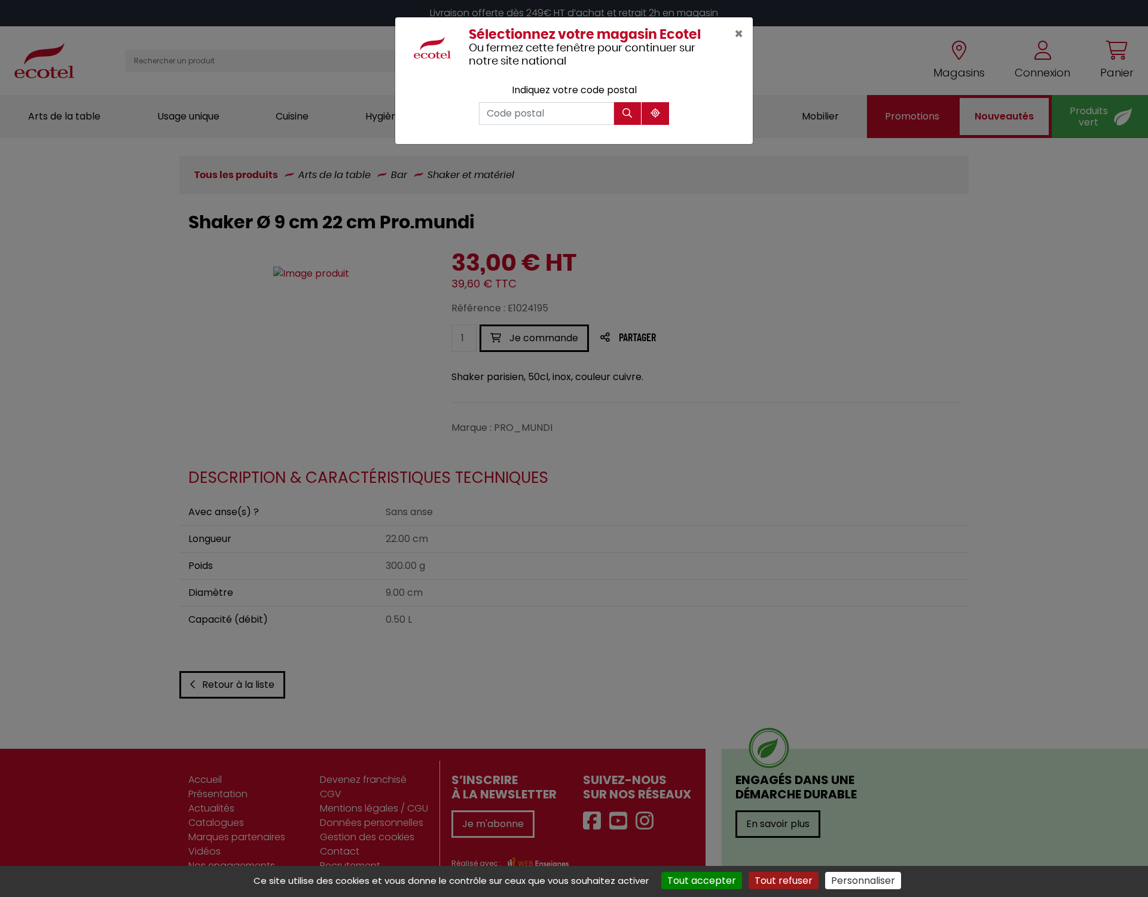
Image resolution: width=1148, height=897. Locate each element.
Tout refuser (784, 880)
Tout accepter (701, 880)
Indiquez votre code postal (574, 90)
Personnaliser (863, 880)
